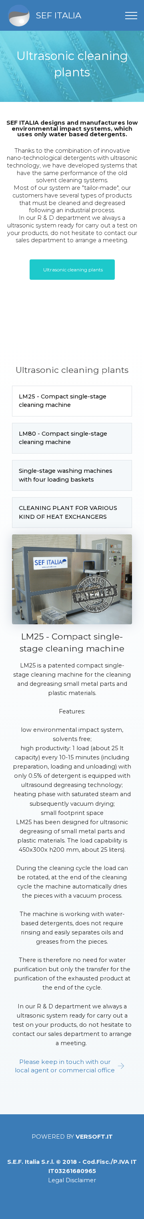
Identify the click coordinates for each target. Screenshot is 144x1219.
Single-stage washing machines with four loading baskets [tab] (65, 475)
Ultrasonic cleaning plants (73, 270)
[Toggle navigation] (131, 16)
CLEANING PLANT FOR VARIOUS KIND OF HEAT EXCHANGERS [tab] (68, 512)
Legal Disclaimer (72, 1180)
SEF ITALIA (58, 15)
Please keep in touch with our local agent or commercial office (65, 1066)
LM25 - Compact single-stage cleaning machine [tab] (62, 401)
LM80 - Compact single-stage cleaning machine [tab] (63, 438)
